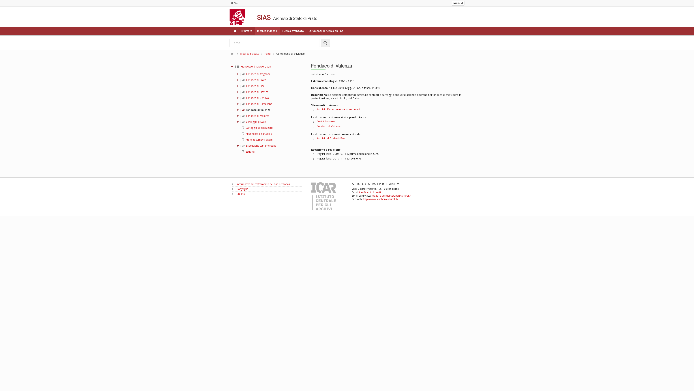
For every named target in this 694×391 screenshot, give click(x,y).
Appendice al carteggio (258, 133)
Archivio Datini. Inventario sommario (339, 109)
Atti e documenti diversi (259, 139)
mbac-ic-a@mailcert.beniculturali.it (391, 195)
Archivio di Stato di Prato (332, 138)
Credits (240, 194)
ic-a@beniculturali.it (370, 192)
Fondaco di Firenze (256, 92)
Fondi (267, 53)
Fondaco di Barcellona (258, 104)
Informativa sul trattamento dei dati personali (263, 184)
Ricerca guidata (267, 31)
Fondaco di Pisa (255, 86)
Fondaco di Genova (257, 98)
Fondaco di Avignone (258, 74)
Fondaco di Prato (255, 80)
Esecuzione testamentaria (260, 145)
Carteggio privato (255, 121)
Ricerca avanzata (293, 31)
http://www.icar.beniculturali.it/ (380, 199)
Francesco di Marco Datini (255, 66)
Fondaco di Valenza (258, 110)
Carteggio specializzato (259, 127)
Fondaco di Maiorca (257, 115)
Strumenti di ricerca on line (326, 31)
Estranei (250, 151)
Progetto (246, 31)
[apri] (238, 74)
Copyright (242, 189)
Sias (236, 3)
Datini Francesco (327, 121)
